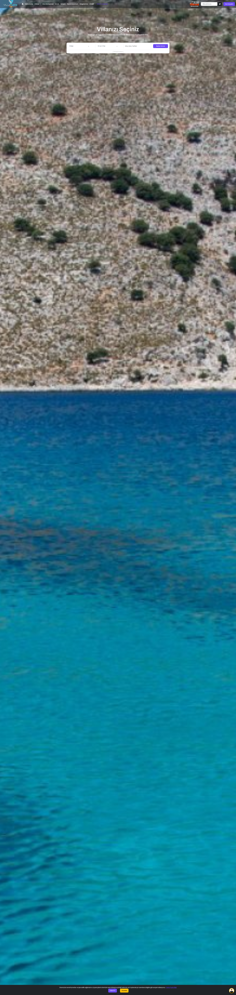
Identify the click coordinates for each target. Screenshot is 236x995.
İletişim (63, 4)
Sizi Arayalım (229, 4)
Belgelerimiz (84, 4)
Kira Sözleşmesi (48, 4)
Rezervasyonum (72, 4)
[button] (93, 4)
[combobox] (209, 4)
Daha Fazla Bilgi (171, 987)
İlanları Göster (160, 46)
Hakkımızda (29, 4)
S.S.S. (57, 4)
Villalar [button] (36, 4)
